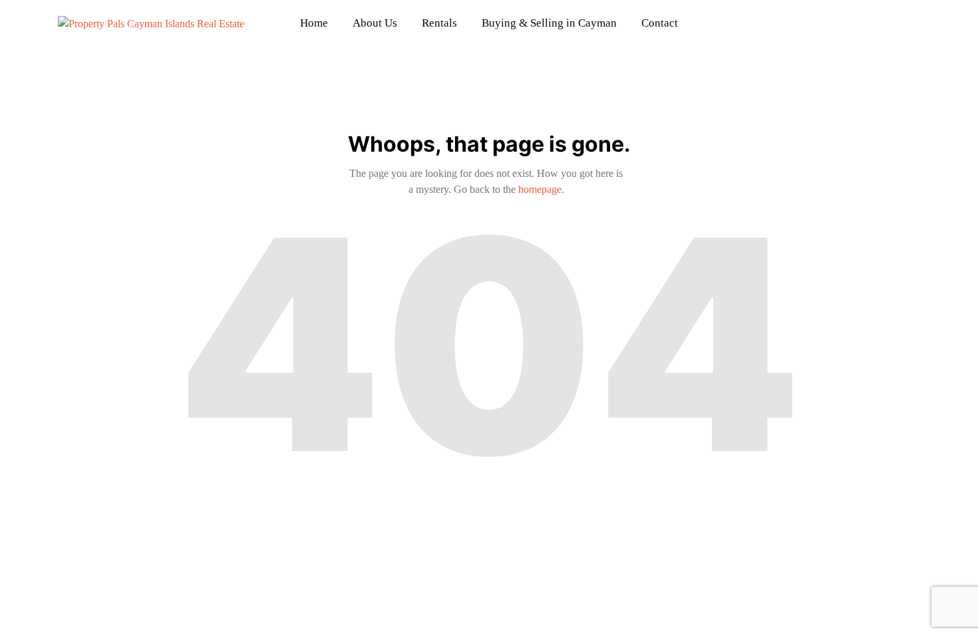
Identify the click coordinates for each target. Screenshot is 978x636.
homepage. (541, 189)
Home (314, 23)
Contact (659, 23)
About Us (375, 23)
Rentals (439, 23)
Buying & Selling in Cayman (549, 23)
